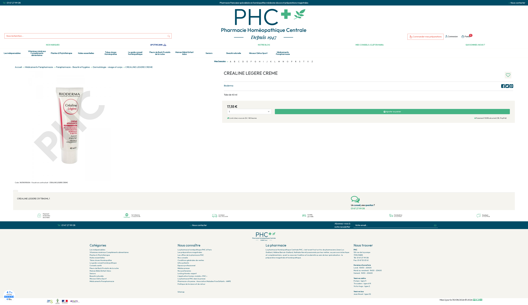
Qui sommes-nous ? (475, 45)
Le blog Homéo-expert (187, 273)
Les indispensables (12, 53)
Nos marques (53, 45)
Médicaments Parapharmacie (283, 53)
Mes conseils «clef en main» (370, 45)
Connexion (452, 36)
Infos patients (183, 263)
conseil (357, 205)
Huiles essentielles (86, 53)
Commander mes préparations (427, 36)
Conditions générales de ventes (191, 260)
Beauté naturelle (233, 53)
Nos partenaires (184, 271)
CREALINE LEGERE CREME (139, 67)
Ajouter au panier (393, 111)
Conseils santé (96, 265)
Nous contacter (518, 2)
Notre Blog (264, 45)
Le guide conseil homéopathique (135, 53)
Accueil (18, 67)
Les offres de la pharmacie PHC (191, 255)
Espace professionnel (186, 265)
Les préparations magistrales (190, 252)
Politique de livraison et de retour (191, 284)
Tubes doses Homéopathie (111, 53)
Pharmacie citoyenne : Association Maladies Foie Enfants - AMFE (204, 281)
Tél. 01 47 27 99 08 (361, 258)
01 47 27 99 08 (14, 2)
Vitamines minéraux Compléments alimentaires (37, 53)
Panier (467, 36)
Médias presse (184, 268)
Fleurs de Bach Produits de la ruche (159, 53)
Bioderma (228, 85)
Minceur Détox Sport (258, 53)
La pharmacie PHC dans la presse (191, 279)
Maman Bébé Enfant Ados (184, 53)
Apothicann (156, 45)
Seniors (209, 53)
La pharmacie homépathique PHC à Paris (195, 250)
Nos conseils (183, 258)
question (369, 205)
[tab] (15, 191)
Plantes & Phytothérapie (61, 53)
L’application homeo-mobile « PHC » (192, 276)
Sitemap (181, 292)
